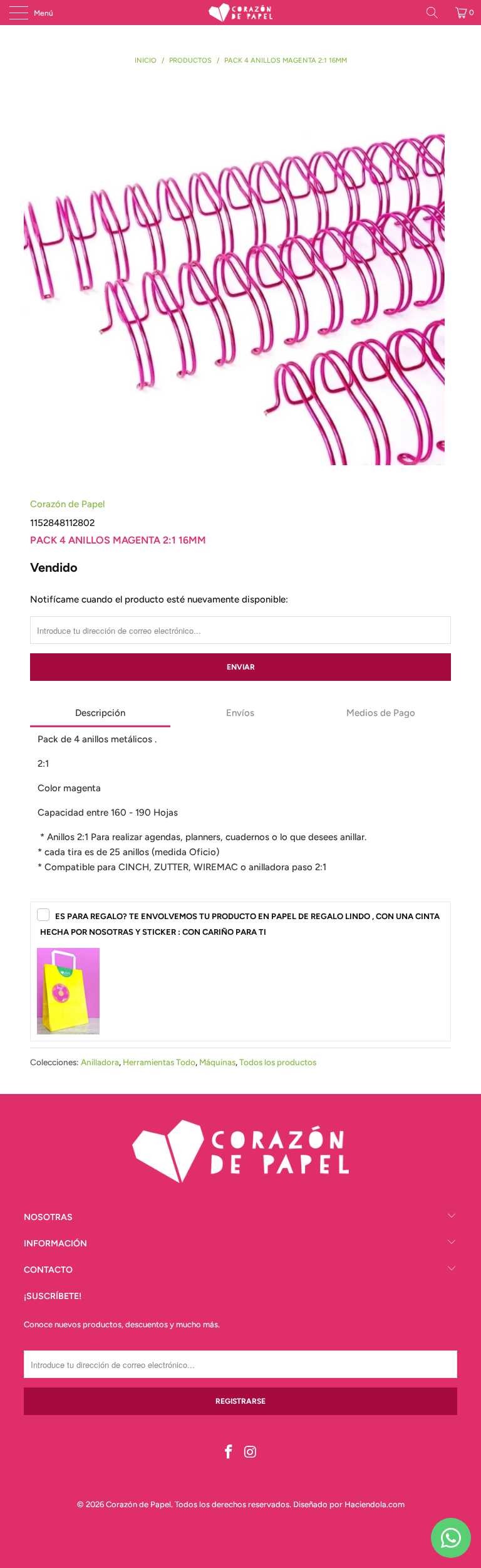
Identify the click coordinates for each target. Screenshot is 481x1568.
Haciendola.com (374, 1504)
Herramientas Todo (159, 1062)
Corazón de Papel (67, 504)
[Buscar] (436, 12)
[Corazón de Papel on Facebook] (229, 1453)
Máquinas (217, 1062)
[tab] (100, 714)
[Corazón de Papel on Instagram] (251, 1453)
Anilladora (100, 1062)
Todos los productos (277, 1062)
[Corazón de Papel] (240, 12)
